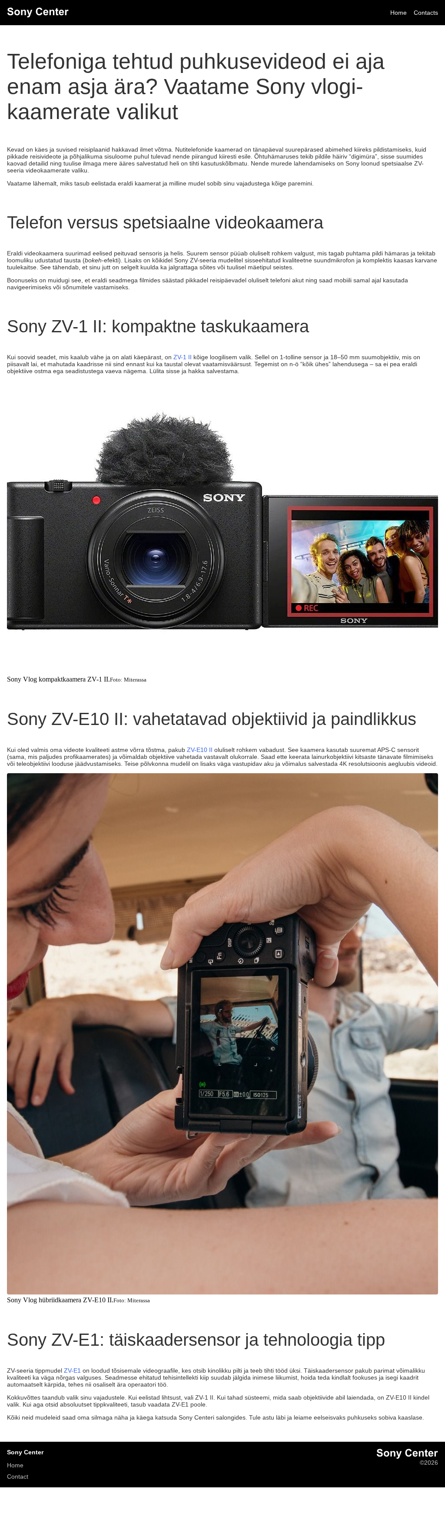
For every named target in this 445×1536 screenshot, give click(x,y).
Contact (17, 1476)
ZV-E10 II (200, 749)
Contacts (426, 12)
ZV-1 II (182, 357)
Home (398, 12)
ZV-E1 (72, 1370)
